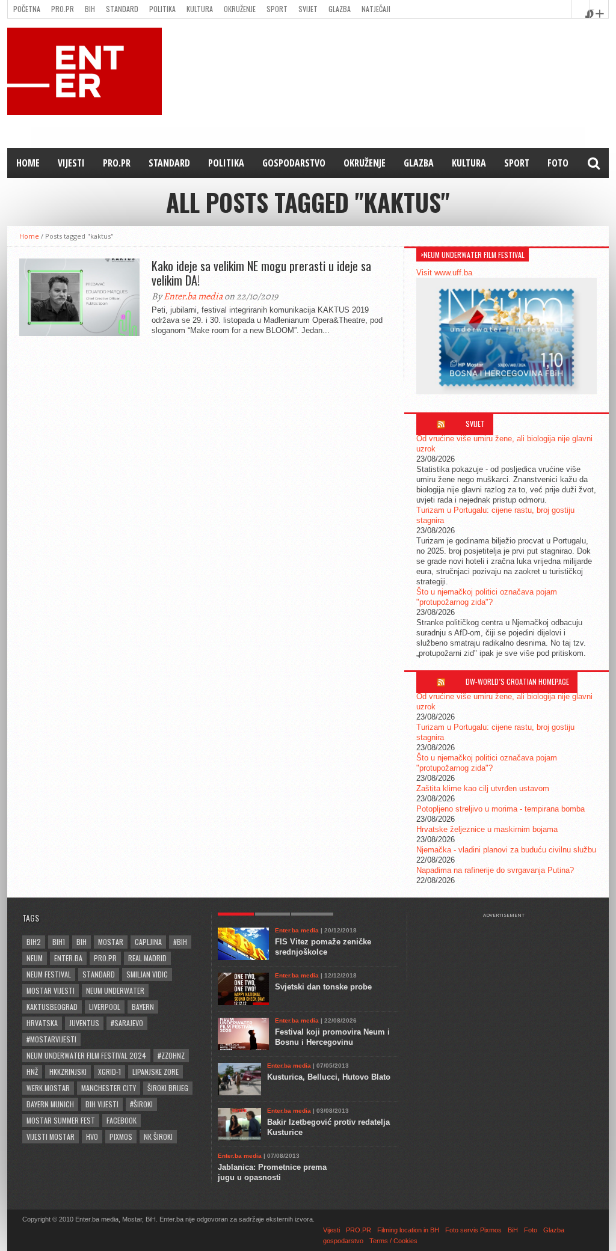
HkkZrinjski (68, 1071)
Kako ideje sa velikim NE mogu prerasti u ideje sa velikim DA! (261, 272)
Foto (557, 163)
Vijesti (71, 163)
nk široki (158, 1136)
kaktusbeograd (52, 1007)
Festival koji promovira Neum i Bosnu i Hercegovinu (332, 1037)
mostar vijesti (50, 990)
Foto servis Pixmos (473, 1230)
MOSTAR (110, 942)
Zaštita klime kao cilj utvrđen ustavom (482, 788)
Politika (162, 9)
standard (98, 974)
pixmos (120, 1136)
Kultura (199, 9)
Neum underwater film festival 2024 (86, 1055)
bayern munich (50, 1104)
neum (34, 958)
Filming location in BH (408, 1230)
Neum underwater (115, 990)
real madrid (147, 958)
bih (81, 942)
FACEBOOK (121, 1120)
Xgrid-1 (109, 1071)
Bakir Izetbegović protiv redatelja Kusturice (328, 1127)
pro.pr (105, 958)
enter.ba (68, 958)
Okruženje (240, 9)
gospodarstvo (293, 163)
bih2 (33, 942)
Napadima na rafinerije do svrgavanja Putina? (495, 870)
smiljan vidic (147, 974)
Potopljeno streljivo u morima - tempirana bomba (500, 808)
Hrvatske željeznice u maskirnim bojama (487, 829)
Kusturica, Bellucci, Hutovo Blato (328, 1076)
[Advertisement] (509, 948)
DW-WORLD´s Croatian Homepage (517, 681)
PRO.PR (62, 9)
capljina (148, 942)
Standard (122, 9)
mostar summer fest (60, 1120)
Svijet (308, 9)
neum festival (48, 974)
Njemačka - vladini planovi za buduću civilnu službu (506, 849)
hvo (92, 1136)
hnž (32, 1071)
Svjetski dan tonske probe (323, 986)
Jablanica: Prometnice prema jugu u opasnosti (272, 1172)
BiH (90, 9)
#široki (141, 1104)
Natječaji (376, 9)
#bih (180, 942)
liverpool (104, 1007)
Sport (277, 9)
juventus (84, 1023)
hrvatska (42, 1023)
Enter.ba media (193, 296)
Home (28, 163)
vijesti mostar (50, 1136)
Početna (26, 9)
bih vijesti (102, 1104)
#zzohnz (171, 1055)
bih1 (58, 942)
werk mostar (48, 1088)
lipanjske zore (155, 1071)
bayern (143, 1007)
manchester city (108, 1088)
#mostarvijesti (51, 1039)
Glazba (339, 9)
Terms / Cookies (393, 1240)
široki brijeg (167, 1088)
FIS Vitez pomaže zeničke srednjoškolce (323, 946)
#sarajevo (127, 1023)
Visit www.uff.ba (444, 272)
